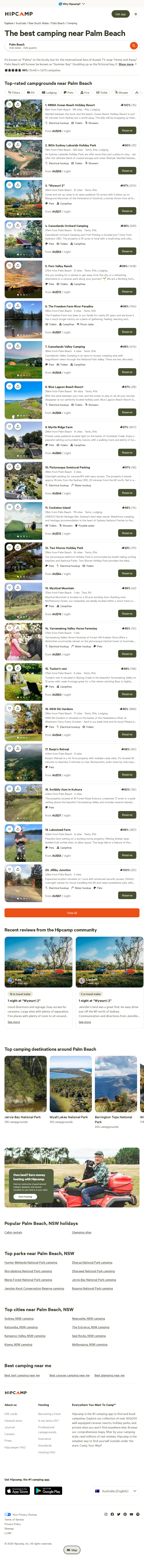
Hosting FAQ (46, 1452)
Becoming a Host (49, 1414)
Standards (45, 1445)
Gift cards (10, 1414)
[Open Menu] (135, 14)
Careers (9, 1434)
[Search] (134, 45)
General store (13, 1420)
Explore (8, 23)
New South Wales (38, 23)
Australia (21, 23)
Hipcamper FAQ (14, 1447)
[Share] (17, 104)
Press (8, 1440)
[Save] (9, 104)
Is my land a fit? (48, 1420)
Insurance (44, 1438)
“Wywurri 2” (31, 1000)
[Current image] (18, 134)
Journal (9, 1427)
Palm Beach (58, 23)
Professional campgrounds (47, 1429)
